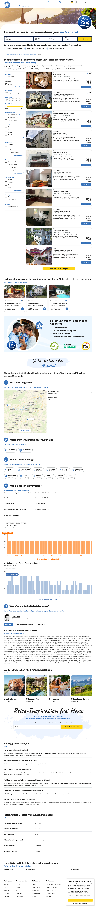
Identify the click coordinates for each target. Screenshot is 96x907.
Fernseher (16, 135)
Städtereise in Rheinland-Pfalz (28, 638)
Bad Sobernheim (58, 753)
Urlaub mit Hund (16, 164)
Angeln (16, 179)
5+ (19, 93)
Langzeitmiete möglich (16, 152)
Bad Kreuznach (39, 753)
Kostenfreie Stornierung (16, 120)
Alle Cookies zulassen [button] (80, 900)
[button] (80, 903)
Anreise (37, 38)
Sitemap (6, 896)
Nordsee (6, 884)
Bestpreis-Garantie (16, 206)
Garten (16, 132)
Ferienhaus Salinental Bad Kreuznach (64, 94)
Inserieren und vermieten (53, 884)
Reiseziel (8, 37)
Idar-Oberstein (71, 651)
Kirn (65, 794)
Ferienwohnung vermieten (84, 2)
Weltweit (6, 893)
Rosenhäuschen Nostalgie (60, 74)
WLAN (16, 129)
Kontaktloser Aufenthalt (16, 161)
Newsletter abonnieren (72, 726)
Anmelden (54, 2)
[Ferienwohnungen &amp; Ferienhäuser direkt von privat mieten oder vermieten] (16, 6)
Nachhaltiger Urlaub (16, 170)
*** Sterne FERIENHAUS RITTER (50, 783)
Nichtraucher (16, 149)
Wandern (16, 182)
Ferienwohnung (16, 199)
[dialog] (80, 892)
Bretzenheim (46, 772)
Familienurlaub (16, 167)
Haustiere (16, 144)
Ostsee (6, 887)
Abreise (52, 38)
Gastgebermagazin (51, 887)
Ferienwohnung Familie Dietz (67, 783)
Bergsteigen (16, 184)
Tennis (16, 187)
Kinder (16, 147)
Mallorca (6, 890)
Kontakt (34, 896)
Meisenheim (72, 794)
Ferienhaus (16, 197)
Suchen (85, 39)
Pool (16, 126)
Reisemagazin (36, 890)
